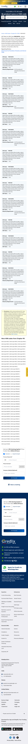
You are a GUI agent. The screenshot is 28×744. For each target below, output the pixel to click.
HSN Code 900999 (15, 416)
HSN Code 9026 (5, 361)
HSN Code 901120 (14, 429)
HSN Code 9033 (13, 366)
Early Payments (17, 595)
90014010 (10, 57)
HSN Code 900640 (15, 386)
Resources (16, 632)
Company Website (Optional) (10, 470)
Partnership (16, 635)
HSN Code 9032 (5, 366)
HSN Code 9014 (5, 351)
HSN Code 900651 (5, 389)
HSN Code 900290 (15, 371)
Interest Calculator (5, 628)
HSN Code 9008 (5, 346)
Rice (14, 23)
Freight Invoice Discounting (7, 606)
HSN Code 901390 (15, 439)
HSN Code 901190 (15, 431)
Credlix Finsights (5, 635)
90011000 (10, 94)
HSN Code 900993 (5, 416)
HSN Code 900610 (5, 384)
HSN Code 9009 (13, 346)
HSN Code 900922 (5, 411)
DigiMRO (3, 704)
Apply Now (14, 3)
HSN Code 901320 (15, 436)
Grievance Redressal (18, 638)
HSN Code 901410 (5, 441)
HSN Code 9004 (21, 341)
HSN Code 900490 (5, 379)
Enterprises (17, 592)
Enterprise (3, 702)
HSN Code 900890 (5, 406)
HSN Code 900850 (15, 404)
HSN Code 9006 (13, 344)
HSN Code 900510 (15, 379)
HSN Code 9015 (13, 351)
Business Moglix (5, 700)
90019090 (11, 289)
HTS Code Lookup (18, 608)
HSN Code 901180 (5, 431)
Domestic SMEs (5, 625)
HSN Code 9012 (12, 349)
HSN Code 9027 (13, 361)
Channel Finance (18, 601)
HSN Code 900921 (15, 409)
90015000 (11, 236)
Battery (10, 23)
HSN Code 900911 (15, 406)
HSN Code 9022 (21, 356)
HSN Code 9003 (13, 341)
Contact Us (4, 638)
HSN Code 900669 (5, 396)
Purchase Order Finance (6, 598)
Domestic (7, 454)
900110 (10, 78)
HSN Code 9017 (4, 354)
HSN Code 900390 (5, 376)
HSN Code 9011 (4, 349)
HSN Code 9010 (21, 346)
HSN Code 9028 (21, 361)
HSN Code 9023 (5, 359)
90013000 (11, 166)
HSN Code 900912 (5, 409)
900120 (10, 113)
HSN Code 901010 (5, 419)
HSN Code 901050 (5, 424)
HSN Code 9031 (21, 364)
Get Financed (14, 478)
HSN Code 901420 (15, 441)
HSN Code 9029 (5, 364)
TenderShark (4, 706)
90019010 (10, 268)
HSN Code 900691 (15, 396)
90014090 (11, 199)
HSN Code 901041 (15, 419)
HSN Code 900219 (15, 369)
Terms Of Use (18, 740)
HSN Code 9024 (13, 359)
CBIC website (14, 334)
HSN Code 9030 (13, 364)
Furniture (15, 21)
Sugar (24, 21)
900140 (10, 182)
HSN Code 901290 (15, 434)
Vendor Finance (17, 598)
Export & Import (16, 454)
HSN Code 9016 (21, 351)
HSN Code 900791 (15, 401)
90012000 (11, 129)
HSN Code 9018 (13, 354)
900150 (10, 220)
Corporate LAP (4, 651)
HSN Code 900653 (5, 391)
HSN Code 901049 (15, 421)
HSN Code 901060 (15, 424)
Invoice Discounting (5, 595)
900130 (10, 150)
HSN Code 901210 (5, 434)
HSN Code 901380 (5, 439)
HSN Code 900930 (15, 411)
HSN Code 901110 (5, 429)
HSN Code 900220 (5, 371)
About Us (16, 625)
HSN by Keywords (18, 611)
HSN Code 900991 (5, 414)
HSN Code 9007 (21, 344)
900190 (10, 252)
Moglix (16, 704)
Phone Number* (7, 463)
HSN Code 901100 (15, 426)
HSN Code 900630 (5, 386)
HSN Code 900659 (15, 391)
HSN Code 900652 (15, 389)
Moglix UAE (17, 706)
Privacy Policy (10, 740)
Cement (20, 21)
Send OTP (22, 466)
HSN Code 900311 (5, 374)
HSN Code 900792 (5, 404)
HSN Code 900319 (15, 374)
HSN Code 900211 (5, 369)
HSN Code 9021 (13, 356)
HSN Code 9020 (5, 356)
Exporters (3, 592)
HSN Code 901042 (5, 421)
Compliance (4, 632)
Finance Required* (7, 457)
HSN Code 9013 (20, 349)
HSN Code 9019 (21, 354)
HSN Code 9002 (5, 341)
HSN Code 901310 (5, 436)
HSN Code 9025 (21, 359)
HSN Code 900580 (5, 381)
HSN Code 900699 (5, 399)
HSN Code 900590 (15, 381)
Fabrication (17, 700)
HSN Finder (16, 605)
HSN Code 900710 (15, 399)
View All (18, 23)
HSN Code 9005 (5, 344)
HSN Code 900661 (5, 394)
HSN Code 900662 (15, 394)
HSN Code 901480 (5, 444)
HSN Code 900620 (15, 384)
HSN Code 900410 (15, 376)
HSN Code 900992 (15, 414)
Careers (16, 628)
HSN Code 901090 (5, 426)
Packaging (17, 702)
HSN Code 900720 (5, 401)
